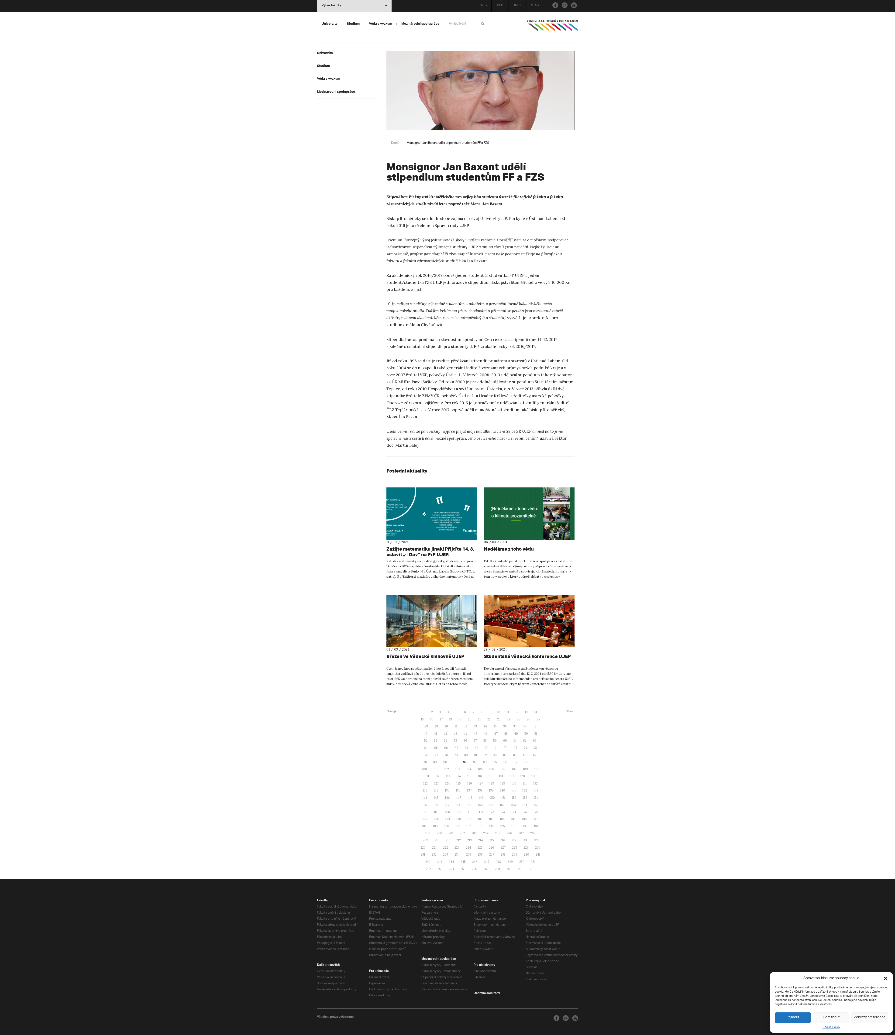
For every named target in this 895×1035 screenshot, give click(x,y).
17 (441, 719)
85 (514, 755)
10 (498, 712)
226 (491, 848)
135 (447, 790)
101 (436, 769)
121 (533, 776)
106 (491, 769)
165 (536, 805)
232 (434, 855)
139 (491, 790)
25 (518, 719)
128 (491, 783)
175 (525, 812)
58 (485, 741)
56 (465, 741)
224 (468, 848)
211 (448, 840)
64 (426, 748)
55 (455, 741)
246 (475, 862)
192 (468, 826)
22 (489, 719)
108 (514, 769)
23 (498, 719)
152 (514, 798)
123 (436, 783)
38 (524, 726)
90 (445, 762)
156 (436, 805)
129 (502, 783)
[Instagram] (565, 5)
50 (526, 734)
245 (463, 862)
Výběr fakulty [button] (331, 6)
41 (435, 734)
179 (447, 819)
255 (463, 869)
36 (505, 726)
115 (469, 776)
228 (514, 848)
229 (526, 848)
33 (475, 726)
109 (525, 769)
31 (455, 726)
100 (424, 769)
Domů (395, 143)
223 (456, 848)
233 (445, 855)
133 (425, 790)
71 (496, 748)
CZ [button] (482, 6)
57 (475, 741)
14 (535, 712)
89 (435, 762)
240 (526, 855)
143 (536, 790)
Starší (570, 711)
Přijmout (792, 1017)
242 (427, 862)
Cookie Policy (831, 1027)
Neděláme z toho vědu (509, 549)
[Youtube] (574, 5)
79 (456, 755)
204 (486, 833)
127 (480, 783)
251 (533, 862)
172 (491, 812)
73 (515, 748)
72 (505, 748)
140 (502, 790)
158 (458, 805)
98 (525, 762)
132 (535, 783)
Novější (391, 711)
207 (521, 833)
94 (485, 762)
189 (435, 826)
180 (458, 819)
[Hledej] (483, 23)
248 (498, 862)
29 (436, 726)
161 (491, 805)
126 (469, 783)
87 (534, 755)
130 (514, 783)
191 (458, 826)
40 (425, 734)
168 (447, 812)
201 (451, 833)
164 (524, 805)
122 (425, 783)
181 (470, 819)
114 (459, 776)
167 (436, 812)
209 (425, 840)
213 (469, 840)
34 (485, 726)
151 (503, 798)
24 (508, 719)
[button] (885, 978)
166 (425, 812)
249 (510, 862)
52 (425, 741)
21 (479, 719)
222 (445, 848)
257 (486, 869)
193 (480, 826)
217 (514, 840)
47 (496, 734)
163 (513, 805)
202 (462, 833)
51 (535, 734)
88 (425, 762)
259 (509, 869)
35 (495, 726)
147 (458, 798)
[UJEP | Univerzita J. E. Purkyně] (552, 27)
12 (517, 712)
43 (455, 734)
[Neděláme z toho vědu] (529, 513)
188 (424, 826)
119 (511, 776)
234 (457, 855)
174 (513, 812)
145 (436, 798)
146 (447, 798)
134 (436, 790)
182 (480, 819)
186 (524, 819)
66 (446, 748)
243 (439, 862)
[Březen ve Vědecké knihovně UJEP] (431, 621)
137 (469, 790)
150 (492, 798)
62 (525, 741)
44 (465, 734)
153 (525, 798)
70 (486, 748)
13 (526, 712)
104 (469, 769)
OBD (500, 6)
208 (532, 833)
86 (525, 755)
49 (516, 734)
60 (505, 741)
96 (505, 762)
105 (480, 769)
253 (439, 869)
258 (497, 869)
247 (486, 862)
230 (537, 848)
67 (456, 748)
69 (476, 748)
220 (423, 848)
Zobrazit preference (869, 1017)
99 (535, 762)
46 (486, 734)
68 (466, 748)
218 (525, 840)
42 (445, 734)
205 (497, 833)
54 (445, 741)
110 (536, 769)
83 (495, 755)
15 (422, 719)
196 (513, 826)
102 (446, 769)
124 (447, 783)
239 (514, 855)
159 (469, 805)
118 (501, 776)
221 (434, 848)
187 (535, 819)
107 (503, 769)
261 (532, 869)
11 (508, 712)
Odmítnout (831, 1017)
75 (535, 748)
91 (455, 762)
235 (468, 855)
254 (451, 869)
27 (538, 719)
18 (450, 719)
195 (502, 826)
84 (505, 755)
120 (522, 776)
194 (491, 826)
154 (536, 798)
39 (534, 726)
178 (436, 819)
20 (470, 719)
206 (509, 833)
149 (481, 798)
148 (470, 798)
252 (428, 869)
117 (490, 776)
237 (491, 855)
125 (458, 783)
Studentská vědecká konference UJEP (527, 656)
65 (436, 748)
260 (520, 869)
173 (502, 812)
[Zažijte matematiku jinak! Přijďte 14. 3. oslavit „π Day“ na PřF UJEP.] (431, 513)
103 (457, 769)
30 (446, 726)
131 (525, 783)
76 (426, 755)
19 (459, 719)
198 (536, 826)
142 (524, 790)
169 (458, 812)
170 (470, 812)
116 (480, 776)
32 (465, 726)
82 (485, 755)
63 (535, 741)
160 (480, 805)
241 (538, 855)
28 (426, 726)
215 (491, 840)
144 (424, 798)
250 (521, 862)
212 (458, 840)
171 (481, 812)
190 (446, 826)
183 (491, 819)
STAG (535, 6)
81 (475, 755)
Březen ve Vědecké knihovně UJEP (425, 656)
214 (480, 840)
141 (514, 790)
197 (525, 826)
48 (506, 734)
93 (475, 762)
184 (502, 819)
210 (437, 840)
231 (423, 855)
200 (439, 833)
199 (427, 833)
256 (474, 869)
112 (438, 776)
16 (431, 719)
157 (447, 805)
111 (427, 776)
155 (425, 805)
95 (495, 762)
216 (502, 840)
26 (528, 719)
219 (536, 840)
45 (475, 734)
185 (513, 819)
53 (435, 741)
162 (502, 805)
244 (451, 862)
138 (480, 790)
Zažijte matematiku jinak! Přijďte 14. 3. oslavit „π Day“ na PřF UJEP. (430, 551)
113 (448, 776)
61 (514, 741)
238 (503, 855)
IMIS (517, 6)
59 (495, 741)
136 (458, 790)
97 (515, 762)
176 (536, 812)
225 (480, 848)
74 (525, 748)
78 (446, 755)
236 (480, 855)
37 (514, 726)
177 (425, 819)
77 (436, 755)
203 (474, 833)
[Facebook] (555, 5)
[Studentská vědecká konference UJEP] (529, 621)
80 (466, 755)
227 (503, 848)
